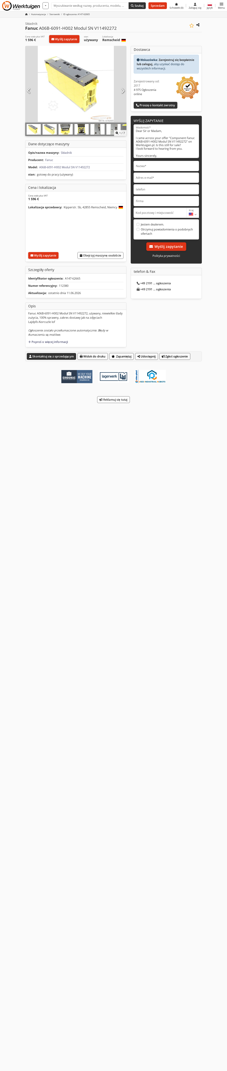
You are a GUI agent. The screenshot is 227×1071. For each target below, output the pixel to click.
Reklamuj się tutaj (115, 400)
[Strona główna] (26, 14)
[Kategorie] (46, 5)
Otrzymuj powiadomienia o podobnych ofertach (167, 231)
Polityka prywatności (166, 256)
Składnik (66, 153)
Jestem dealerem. (152, 224)
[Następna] (123, 91)
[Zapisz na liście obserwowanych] (191, 25)
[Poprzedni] (29, 91)
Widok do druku (94, 356)
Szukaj (138, 6)
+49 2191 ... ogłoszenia (155, 283)
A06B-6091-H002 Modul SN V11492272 (64, 167)
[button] (221, 5)
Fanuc (49, 160)
